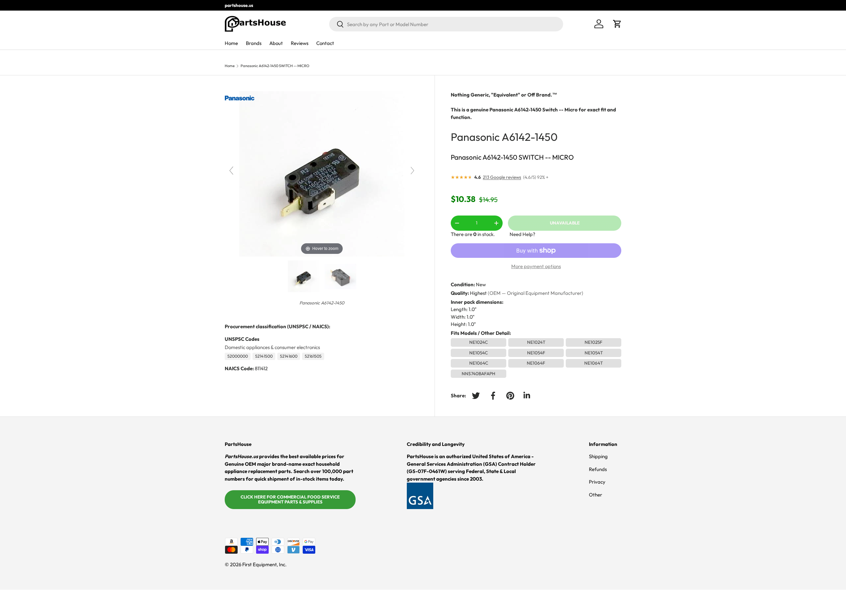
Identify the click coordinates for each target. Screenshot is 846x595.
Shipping (598, 456)
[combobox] (446, 24)
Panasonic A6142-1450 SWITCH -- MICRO (275, 66)
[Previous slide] (231, 170)
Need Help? (522, 234)
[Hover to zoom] (321, 173)
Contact (325, 43)
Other (595, 495)
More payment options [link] (536, 266)
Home (231, 43)
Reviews (299, 43)
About (276, 43)
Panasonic (475, 136)
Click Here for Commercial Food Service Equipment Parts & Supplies (290, 499)
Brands (253, 43)
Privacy (597, 482)
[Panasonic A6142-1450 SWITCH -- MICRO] (303, 276)
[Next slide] (412, 170)
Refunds (598, 469)
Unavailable (565, 222)
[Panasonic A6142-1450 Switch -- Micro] (340, 276)
